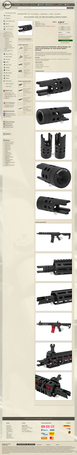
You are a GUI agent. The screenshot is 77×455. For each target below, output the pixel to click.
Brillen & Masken (9, 72)
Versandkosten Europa (9, 142)
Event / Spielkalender (10, 94)
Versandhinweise (9, 431)
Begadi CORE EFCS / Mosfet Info (9, 157)
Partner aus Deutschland (10, 113)
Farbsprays (8, 75)
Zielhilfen (7, 62)
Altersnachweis (8, 148)
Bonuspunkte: (60, 34)
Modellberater (8, 18)
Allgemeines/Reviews (10, 96)
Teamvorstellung (9, 93)
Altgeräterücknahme (10, 437)
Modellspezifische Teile (9, 35)
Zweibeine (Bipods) (8, 46)
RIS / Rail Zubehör (8, 41)
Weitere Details (52, 26)
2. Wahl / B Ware (9, 86)
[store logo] (7, 5)
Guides (6, 151)
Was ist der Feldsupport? (9, 105)
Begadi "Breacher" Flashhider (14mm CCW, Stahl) (27, 64)
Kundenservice (8, 152)
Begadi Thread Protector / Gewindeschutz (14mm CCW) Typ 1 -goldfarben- (28, 48)
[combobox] (42, 8)
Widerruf (8, 134)
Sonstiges (7, 78)
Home (29, 13)
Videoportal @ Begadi (9, 127)
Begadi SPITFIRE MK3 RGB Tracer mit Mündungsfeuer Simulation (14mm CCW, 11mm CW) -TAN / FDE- (27, 108)
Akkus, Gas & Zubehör (10, 26)
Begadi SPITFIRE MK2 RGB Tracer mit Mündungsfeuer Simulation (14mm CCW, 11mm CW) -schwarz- (27, 90)
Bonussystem (7, 146)
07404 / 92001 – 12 (27, 430)
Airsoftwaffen (8, 15)
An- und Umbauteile (9, 29)
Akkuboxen (7, 38)
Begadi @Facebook (9, 123)
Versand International (9, 143)
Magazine (7, 23)
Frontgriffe (7, 43)
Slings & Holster (8, 64)
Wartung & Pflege (9, 56)
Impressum (8, 425)
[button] (58, 4)
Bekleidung (8, 67)
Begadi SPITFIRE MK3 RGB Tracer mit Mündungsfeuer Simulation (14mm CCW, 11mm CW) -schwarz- (27, 99)
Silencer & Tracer (8, 44)
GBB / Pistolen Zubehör (9, 33)
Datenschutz (8, 427)
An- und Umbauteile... (35, 13)
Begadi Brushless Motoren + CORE (10, 163)
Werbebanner (7, 155)
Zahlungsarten (7, 145)
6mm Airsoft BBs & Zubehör (11, 12)
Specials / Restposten (10, 83)
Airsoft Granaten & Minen (10, 21)
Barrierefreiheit (9, 436)
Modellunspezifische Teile (9, 36)
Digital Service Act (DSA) (9, 165)
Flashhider (51, 13)
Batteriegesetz (9, 435)
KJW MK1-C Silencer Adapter (26, 83)
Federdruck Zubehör (8, 32)
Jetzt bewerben (8, 116)
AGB (7, 432)
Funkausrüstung (8, 80)
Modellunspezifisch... (44, 13)
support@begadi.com (29, 431)
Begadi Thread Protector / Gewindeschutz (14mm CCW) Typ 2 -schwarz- (28, 57)
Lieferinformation (9, 429)
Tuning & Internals (9, 53)
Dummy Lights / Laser (9, 50)
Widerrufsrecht (8, 149)
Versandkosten (65, 23)
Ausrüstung (8, 70)
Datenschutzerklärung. (5, 453)
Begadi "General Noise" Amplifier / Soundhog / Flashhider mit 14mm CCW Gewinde (27, 71)
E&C (39, 21)
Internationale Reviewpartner (11, 114)
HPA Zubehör (8, 59)
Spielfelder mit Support (9, 106)
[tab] (54, 22)
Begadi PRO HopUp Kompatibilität (9, 160)
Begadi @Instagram (9, 125)
